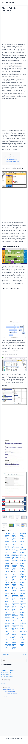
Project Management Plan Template (15, 647)
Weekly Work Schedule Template (15, 552)
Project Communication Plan (15, 548)
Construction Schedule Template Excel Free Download (23, 637)
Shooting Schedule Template (14, 634)
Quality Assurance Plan (22, 590)
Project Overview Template (14, 573)
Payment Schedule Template (22, 541)
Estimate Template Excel (14, 568)
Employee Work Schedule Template (23, 631)
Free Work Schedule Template (22, 644)
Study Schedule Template (7, 554)
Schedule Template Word (14, 608)
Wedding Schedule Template (7, 582)
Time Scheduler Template (7, 596)
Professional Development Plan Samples (23, 598)
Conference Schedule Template (15, 630)
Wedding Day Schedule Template (23, 581)
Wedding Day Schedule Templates (23, 551)
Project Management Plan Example (8, 644)
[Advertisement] (14, 29)
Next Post (24, 654)
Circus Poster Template (6, 668)
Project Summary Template (7, 633)
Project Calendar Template (7, 609)
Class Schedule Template (7, 592)
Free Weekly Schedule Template (15, 642)
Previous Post (5, 654)
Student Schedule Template (22, 627)
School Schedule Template (22, 546)
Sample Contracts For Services (8, 670)
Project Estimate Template (22, 567)
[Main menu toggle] (25, 2)
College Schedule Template (7, 604)
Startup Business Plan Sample (23, 603)
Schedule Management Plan (8, 549)
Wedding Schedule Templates (7, 565)
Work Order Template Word (22, 608)
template (3, 683)
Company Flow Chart (6, 674)
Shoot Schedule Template (14, 536)
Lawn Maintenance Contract (23, 555)
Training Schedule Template (7, 540)
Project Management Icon (15, 615)
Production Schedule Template (7, 544)
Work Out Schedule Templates (7, 628)
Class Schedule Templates (22, 585)
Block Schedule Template (7, 587)
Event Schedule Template (7, 620)
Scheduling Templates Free (7, 535)
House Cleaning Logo (6, 672)
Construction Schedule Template (15, 590)
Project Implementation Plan (8, 578)
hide (9, 154)
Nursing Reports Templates (7, 676)
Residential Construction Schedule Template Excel (7, 571)
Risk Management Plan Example (23, 622)
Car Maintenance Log (15, 560)
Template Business (8, 2)
